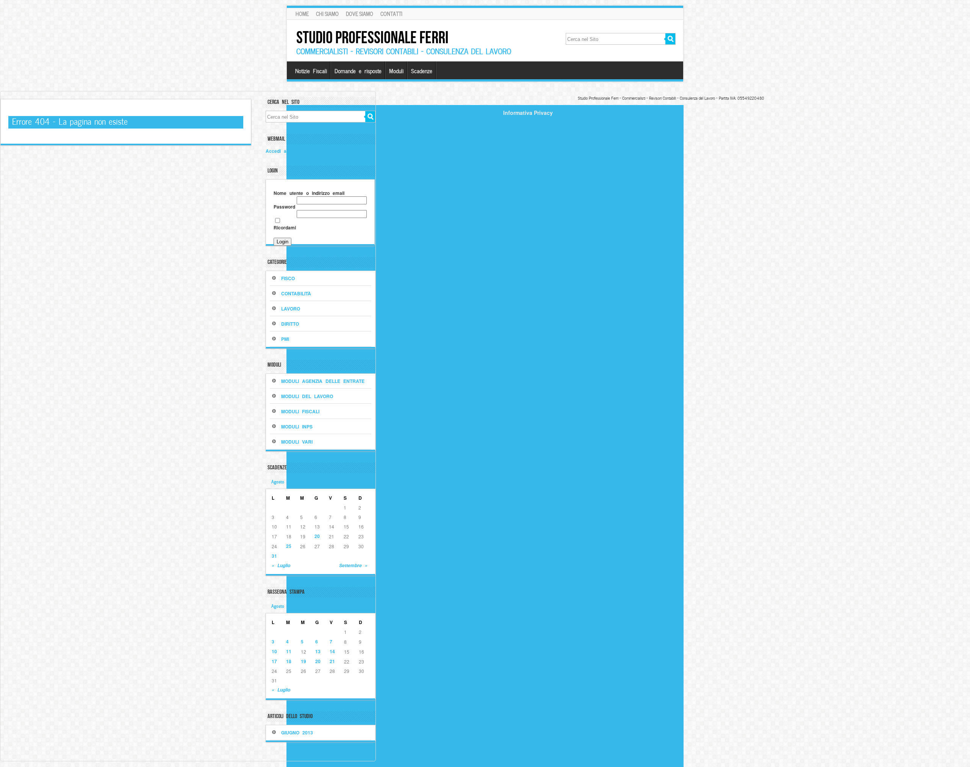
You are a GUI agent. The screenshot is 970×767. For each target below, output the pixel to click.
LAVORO (290, 308)
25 (288, 546)
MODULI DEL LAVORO (307, 396)
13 (318, 651)
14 (332, 651)
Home (302, 13)
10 (274, 651)
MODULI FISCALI (300, 411)
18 (288, 661)
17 (274, 661)
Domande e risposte (358, 70)
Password (284, 206)
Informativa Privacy (528, 112)
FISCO (288, 278)
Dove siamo (359, 13)
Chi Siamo (327, 13)
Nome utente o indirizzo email (309, 193)
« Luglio (281, 565)
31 (274, 555)
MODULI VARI (297, 441)
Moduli (396, 70)
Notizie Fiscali (311, 70)
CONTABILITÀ (296, 293)
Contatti (391, 13)
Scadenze (421, 70)
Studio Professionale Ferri (372, 37)
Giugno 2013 (297, 732)
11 (288, 651)
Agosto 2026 (284, 481)
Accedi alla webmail (289, 150)
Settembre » (353, 565)
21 (332, 661)
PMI (285, 339)
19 (303, 661)
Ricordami (285, 227)
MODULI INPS (297, 426)
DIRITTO (290, 323)
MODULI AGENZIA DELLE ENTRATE (323, 381)
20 (317, 536)
